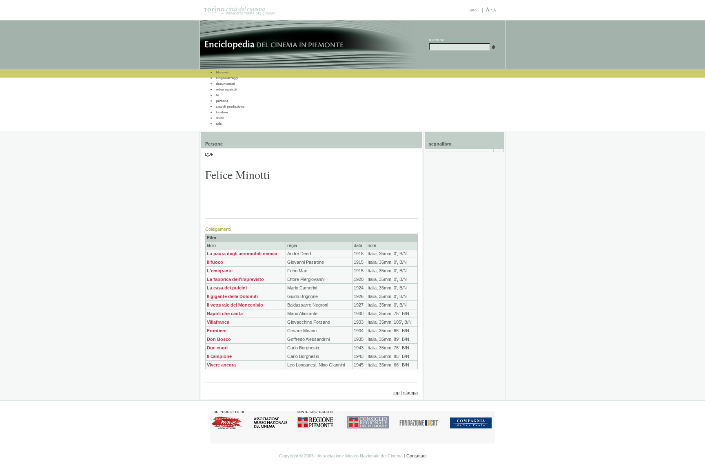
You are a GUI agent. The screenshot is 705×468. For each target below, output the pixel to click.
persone (222, 101)
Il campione (219, 356)
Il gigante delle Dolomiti (232, 296)
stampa (410, 392)
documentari (225, 84)
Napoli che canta (225, 313)
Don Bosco (219, 339)
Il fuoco (215, 262)
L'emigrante (220, 270)
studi (220, 118)
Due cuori (217, 347)
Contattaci (416, 455)
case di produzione (230, 106)
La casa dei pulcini (227, 287)
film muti (222, 72)
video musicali (226, 89)
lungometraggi (227, 78)
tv (217, 95)
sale (219, 124)
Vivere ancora (221, 364)
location (222, 112)
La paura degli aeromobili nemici (242, 253)
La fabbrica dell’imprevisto (235, 279)
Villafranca (218, 322)
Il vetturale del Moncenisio (235, 304)
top (396, 392)
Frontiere (216, 330)
